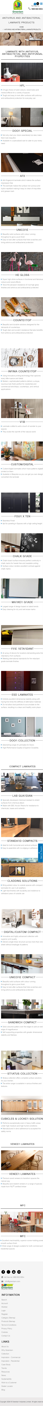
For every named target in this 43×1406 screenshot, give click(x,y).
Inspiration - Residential (10, 1361)
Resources (5, 1372)
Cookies (4, 1332)
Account (4, 1303)
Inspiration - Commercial (10, 1357)
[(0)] (35, 3)
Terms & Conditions (8, 1325)
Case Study (5, 1364)
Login (3, 1310)
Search (4, 1300)
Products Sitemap (8, 1321)
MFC (23, 1236)
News (3, 1375)
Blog (3, 1390)
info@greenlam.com (12, 1281)
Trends (4, 1368)
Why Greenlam (7, 1350)
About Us (4, 1346)
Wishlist (4, 1307)
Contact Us (5, 1336)
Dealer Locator (7, 1386)
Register (4, 1314)
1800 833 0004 (18, 1277)
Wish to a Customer (9, 1382)
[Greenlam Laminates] (18, 7)
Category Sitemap (8, 1318)
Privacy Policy (6, 1328)
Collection (5, 1354)
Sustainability (6, 1379)
